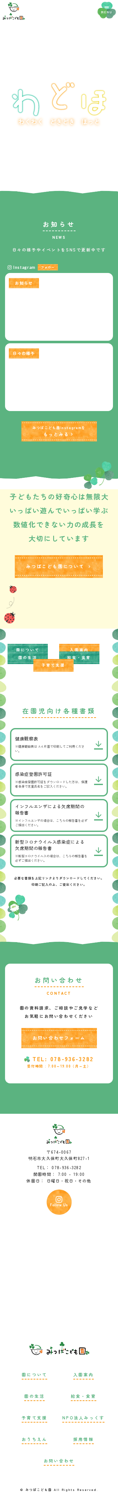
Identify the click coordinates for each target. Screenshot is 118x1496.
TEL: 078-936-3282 (63, 1059)
